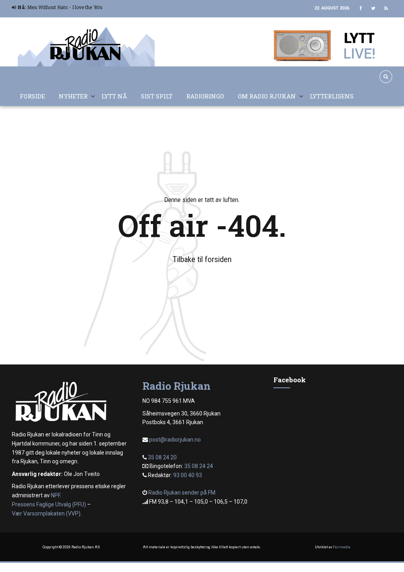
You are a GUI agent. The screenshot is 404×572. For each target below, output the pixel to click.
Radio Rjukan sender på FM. (182, 492)
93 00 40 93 (187, 475)
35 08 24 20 (162, 457)
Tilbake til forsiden (202, 259)
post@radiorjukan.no (175, 439)
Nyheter (73, 96)
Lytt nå (114, 96)
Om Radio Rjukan (267, 96)
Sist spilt (156, 96)
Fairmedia (341, 547)
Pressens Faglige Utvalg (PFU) (49, 504)
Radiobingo (205, 96)
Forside (32, 96)
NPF (55, 495)
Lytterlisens (332, 96)
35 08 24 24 (198, 466)
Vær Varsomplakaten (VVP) (46, 513)
